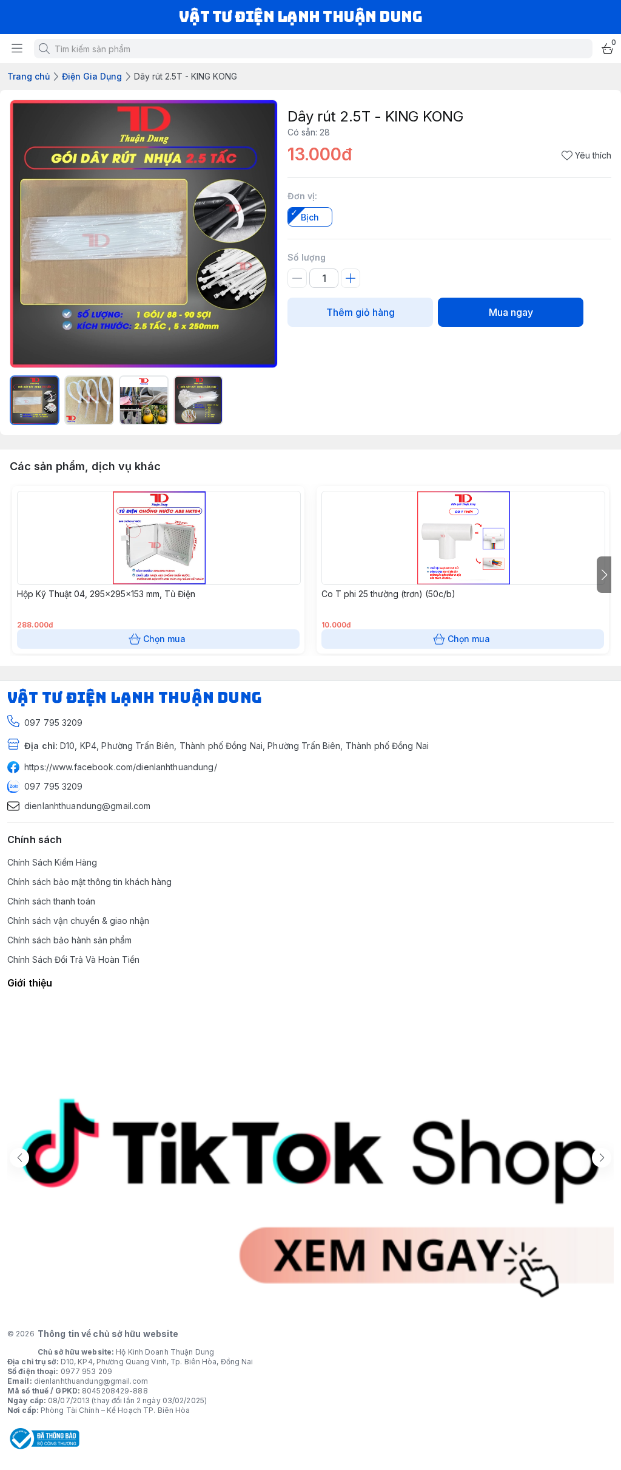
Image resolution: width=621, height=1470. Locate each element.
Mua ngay (511, 312)
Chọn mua (164, 639)
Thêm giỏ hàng (360, 312)
